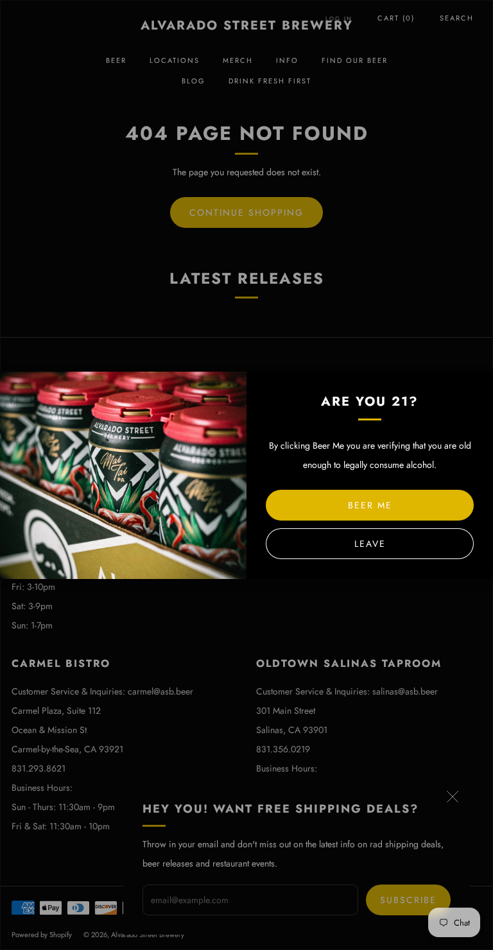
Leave (370, 543)
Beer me (370, 505)
